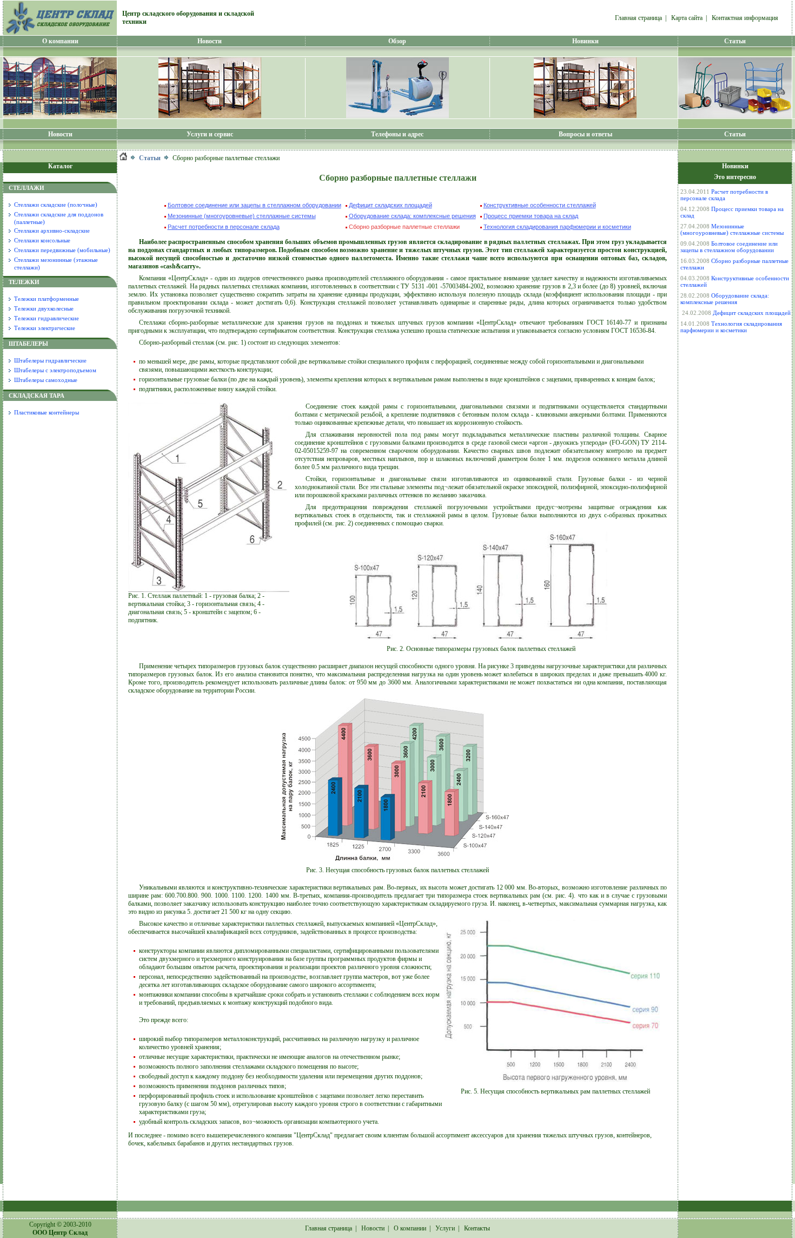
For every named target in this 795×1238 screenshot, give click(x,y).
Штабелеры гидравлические (50, 360)
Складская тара (36, 395)
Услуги (445, 1228)
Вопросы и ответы (585, 134)
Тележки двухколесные (44, 308)
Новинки (585, 41)
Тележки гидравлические (46, 318)
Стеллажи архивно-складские (52, 230)
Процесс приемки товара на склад (530, 216)
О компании (60, 41)
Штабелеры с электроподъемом (55, 370)
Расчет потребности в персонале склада (224, 226)
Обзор (397, 41)
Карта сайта (687, 18)
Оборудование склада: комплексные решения (412, 216)
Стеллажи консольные (42, 240)
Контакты (477, 1228)
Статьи (735, 41)
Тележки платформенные (46, 298)
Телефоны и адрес (397, 134)
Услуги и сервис (210, 134)
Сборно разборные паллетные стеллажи (404, 226)
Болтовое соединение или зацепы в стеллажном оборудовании (254, 205)
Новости (60, 134)
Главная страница (638, 18)
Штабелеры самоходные (45, 380)
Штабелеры (28, 343)
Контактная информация (745, 18)
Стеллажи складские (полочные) (55, 204)
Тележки (24, 282)
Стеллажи (26, 188)
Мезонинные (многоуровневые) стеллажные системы (242, 216)
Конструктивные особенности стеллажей (539, 205)
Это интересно (735, 177)
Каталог (60, 166)
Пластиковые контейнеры (46, 412)
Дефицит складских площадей (390, 205)
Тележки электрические (44, 328)
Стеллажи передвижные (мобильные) (62, 250)
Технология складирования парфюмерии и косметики (557, 226)
